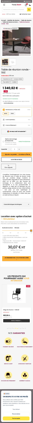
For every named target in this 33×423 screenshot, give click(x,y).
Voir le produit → (16, 320)
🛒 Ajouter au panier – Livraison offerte (16, 154)
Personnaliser (16, 414)
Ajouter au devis (16, 159)
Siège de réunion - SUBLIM (11, 310)
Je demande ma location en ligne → (16, 258)
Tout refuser (16, 409)
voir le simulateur (8, 103)
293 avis (11, 75)
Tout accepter (16, 418)
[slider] (31, 231)
